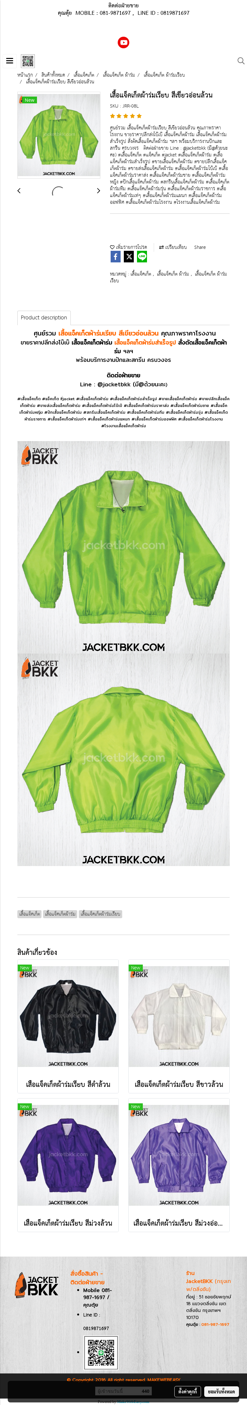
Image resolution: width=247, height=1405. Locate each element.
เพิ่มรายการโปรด (130, 247)
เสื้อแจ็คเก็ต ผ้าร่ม (174, 274)
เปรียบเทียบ (175, 247)
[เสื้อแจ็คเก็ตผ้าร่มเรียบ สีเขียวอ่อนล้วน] (59, 135)
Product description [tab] (44, 318)
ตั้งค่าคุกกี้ (187, 1391)
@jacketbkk (114, 384)
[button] (239, 61)
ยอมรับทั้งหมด (221, 1391)
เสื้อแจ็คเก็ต (142, 274)
